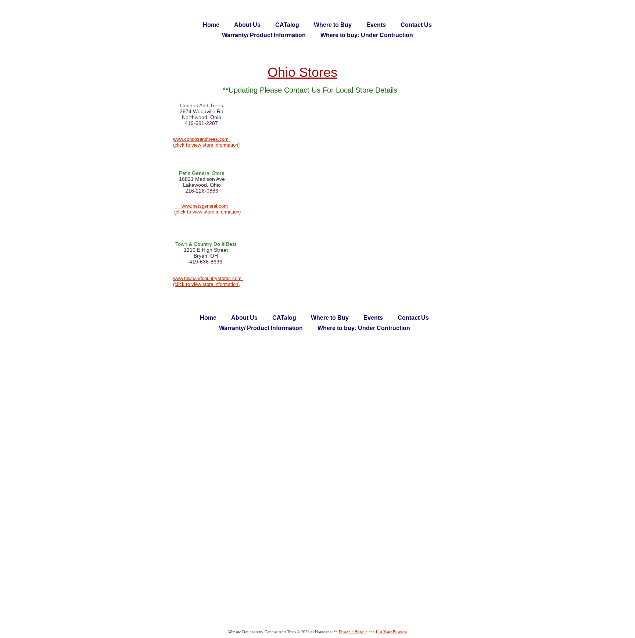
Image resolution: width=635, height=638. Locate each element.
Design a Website (353, 631)
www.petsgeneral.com (205, 206)
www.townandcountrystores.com (208, 278)
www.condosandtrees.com (201, 139)
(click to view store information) (206, 145)
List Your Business (391, 631)
